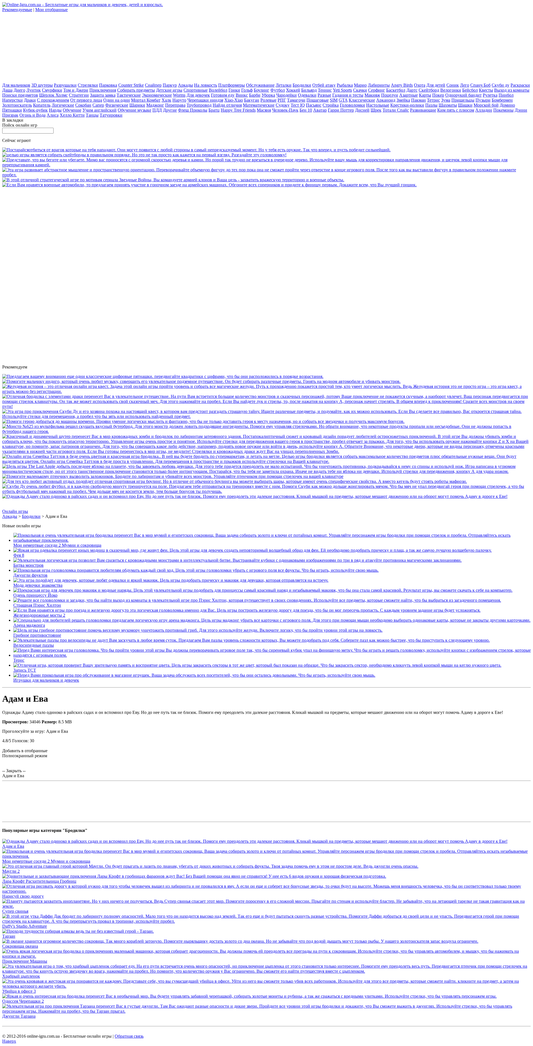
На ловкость (205, 85)
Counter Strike (131, 85)
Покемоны (503, 110)
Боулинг (261, 90)
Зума (445, 100)
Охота (419, 85)
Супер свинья (15, 911)
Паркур (170, 85)
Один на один (116, 100)
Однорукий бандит (463, 95)
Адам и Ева (13, 846)
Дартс (412, 90)
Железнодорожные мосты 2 (39, 615)
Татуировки (111, 115)
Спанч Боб (480, 85)
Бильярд (309, 90)
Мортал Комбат (145, 100)
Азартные (408, 95)
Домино (507, 105)
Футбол (277, 90)
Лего (464, 85)
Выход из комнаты (511, 90)
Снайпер (153, 85)
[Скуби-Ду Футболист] (266, 491)
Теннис (325, 90)
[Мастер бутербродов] (266, 431)
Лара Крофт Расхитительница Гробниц (39, 881)
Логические (63, 105)
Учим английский (99, 110)
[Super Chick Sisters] (172, 476)
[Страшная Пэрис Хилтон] (257, 600)
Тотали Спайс (396, 110)
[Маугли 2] (210, 866)
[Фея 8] (252, 550)
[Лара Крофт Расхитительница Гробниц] (194, 876)
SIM (334, 100)
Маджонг (155, 105)
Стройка (331, 105)
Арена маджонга (29, 625)
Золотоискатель (17, 105)
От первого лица (86, 100)
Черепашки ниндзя (205, 100)
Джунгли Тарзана (19, 1016)
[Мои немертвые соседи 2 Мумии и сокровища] (272, 540)
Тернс (18, 660)
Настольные (377, 105)
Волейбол (218, 90)
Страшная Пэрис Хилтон (37, 605)
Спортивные (195, 90)
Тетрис (433, 100)
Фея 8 (18, 555)
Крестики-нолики (407, 105)
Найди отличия (227, 105)
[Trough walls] (266, 174)
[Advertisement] (44, 47)
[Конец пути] (266, 451)
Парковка (108, 85)
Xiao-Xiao (233, 100)
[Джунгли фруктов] (196, 570)
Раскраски (520, 85)
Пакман (418, 100)
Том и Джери (75, 90)
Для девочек (198, 95)
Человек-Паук (285, 110)
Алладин (483, 110)
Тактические (129, 95)
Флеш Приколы (192, 110)
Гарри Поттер (341, 110)
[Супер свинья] (266, 906)
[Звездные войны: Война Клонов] (173, 179)
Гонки (234, 90)
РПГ (282, 100)
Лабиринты (379, 85)
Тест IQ (298, 105)
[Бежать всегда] (266, 164)
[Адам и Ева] (254, 496)
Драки (30, 100)
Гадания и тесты (347, 95)
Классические (362, 100)
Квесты (486, 90)
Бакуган (251, 100)
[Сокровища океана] (240, 941)
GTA (343, 100)
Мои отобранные (51, 9)
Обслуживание (260, 85)
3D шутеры (42, 85)
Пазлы (431, 105)
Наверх (9, 1041)
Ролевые (268, 100)
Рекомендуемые (17, 9)
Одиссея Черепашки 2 (23, 1001)
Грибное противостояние (37, 635)
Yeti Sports (342, 90)
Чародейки (286, 95)
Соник (452, 85)
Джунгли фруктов (30, 575)
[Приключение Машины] (266, 956)
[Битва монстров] (237, 560)
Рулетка (490, 95)
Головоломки (352, 105)
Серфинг (376, 90)
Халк (166, 100)
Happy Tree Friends (238, 110)
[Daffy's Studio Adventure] (266, 921)
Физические (116, 105)
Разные (324, 95)
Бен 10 (306, 110)
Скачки (360, 90)
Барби (254, 95)
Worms (179, 95)
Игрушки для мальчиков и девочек (46, 680)
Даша (7, 90)
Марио (360, 85)
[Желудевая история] (266, 391)
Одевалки (307, 95)
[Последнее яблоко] (266, 471)
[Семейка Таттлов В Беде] (266, 461)
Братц (214, 110)
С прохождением (53, 100)
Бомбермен (502, 100)
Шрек (376, 110)
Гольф (247, 90)
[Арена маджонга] (272, 620)
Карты (425, 95)
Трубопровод (199, 105)
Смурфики (52, 90)
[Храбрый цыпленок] (266, 971)
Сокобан (83, 105)
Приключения (102, 90)
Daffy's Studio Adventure (24, 926)
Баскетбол (395, 90)
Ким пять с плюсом (455, 110)
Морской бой (486, 105)
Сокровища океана (20, 946)
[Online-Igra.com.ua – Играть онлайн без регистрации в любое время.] (82, 4)
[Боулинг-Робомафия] (234, 481)
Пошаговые (317, 100)
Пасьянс (313, 105)
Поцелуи (389, 95)
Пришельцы (462, 100)
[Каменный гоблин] (266, 406)
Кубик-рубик (35, 110)
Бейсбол (470, 90)
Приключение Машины (24, 961)
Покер (438, 95)
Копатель (42, 105)
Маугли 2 (11, 871)
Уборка (268, 95)
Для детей (435, 85)
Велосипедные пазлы (33, 645)
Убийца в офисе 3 (19, 991)
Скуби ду (500, 85)
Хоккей (293, 90)
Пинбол (506, 95)
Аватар (320, 110)
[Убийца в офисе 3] (266, 986)
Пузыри (483, 100)
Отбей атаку (324, 85)
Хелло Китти (72, 115)
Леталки (283, 85)
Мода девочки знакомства (37, 585)
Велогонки (450, 90)
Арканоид (385, 100)
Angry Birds (402, 85)
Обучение (72, 110)
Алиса (53, 115)
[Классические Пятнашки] (162, 376)
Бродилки (302, 85)
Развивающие (423, 110)
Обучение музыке (134, 110)
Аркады (185, 85)
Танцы (92, 115)
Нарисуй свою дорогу (23, 896)
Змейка (403, 100)
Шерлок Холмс (53, 95)
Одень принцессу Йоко (35, 595)
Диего (19, 90)
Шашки (465, 105)
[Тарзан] (78, 931)
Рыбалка (345, 85)
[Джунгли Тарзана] (266, 1011)
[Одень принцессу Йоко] (262, 590)
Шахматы (448, 105)
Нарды (55, 110)
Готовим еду (223, 95)
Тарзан (8, 936)
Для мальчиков (16, 85)
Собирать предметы (136, 90)
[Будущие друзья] (203, 421)
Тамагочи (296, 100)
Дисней (362, 110)
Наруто (179, 100)
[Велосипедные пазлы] (251, 640)
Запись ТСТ (24, 670)
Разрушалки (65, 85)
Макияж (372, 95)
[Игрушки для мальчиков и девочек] (194, 675)
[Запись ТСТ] (257, 665)
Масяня (264, 110)
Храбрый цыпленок (21, 976)
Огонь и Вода (32, 115)
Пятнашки (12, 110)
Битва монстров (28, 565)
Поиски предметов (20, 95)
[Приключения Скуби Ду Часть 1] (266, 416)
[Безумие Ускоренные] (196, 149)
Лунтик (33, 90)
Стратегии (79, 95)
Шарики (137, 105)
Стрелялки (88, 85)
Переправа (175, 105)
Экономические (157, 95)
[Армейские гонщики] (209, 184)
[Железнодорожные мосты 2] (247, 610)
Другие (170, 110)
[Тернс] (272, 655)
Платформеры (231, 85)
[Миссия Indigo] (201, 381)
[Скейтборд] (144, 154)
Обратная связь (129, 1036)
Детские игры (169, 90)
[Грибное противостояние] (198, 630)
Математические (259, 105)
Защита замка (102, 95)
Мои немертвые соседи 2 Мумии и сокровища (57, 545)
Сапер (98, 105)
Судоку (283, 105)
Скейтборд (429, 90)
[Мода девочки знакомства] (170, 580)
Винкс (242, 95)
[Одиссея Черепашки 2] (249, 996)
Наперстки (12, 100)
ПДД (157, 110)
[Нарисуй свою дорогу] (266, 891)
